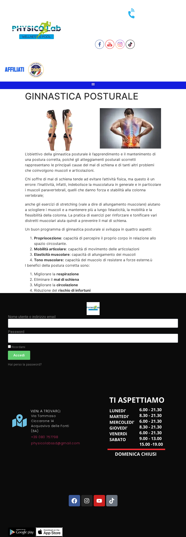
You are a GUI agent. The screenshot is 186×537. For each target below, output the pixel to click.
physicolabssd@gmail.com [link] (55, 443)
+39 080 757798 (44, 437)
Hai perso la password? (25, 364)
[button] (93, 84)
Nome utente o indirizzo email (32, 317)
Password (16, 332)
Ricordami (18, 347)
